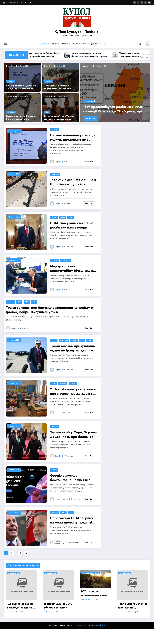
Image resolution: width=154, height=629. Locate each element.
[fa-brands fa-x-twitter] (138, 2)
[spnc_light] (147, 44)
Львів (54, 384)
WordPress (75, 625)
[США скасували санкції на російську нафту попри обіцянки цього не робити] (26, 232)
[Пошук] (140, 44)
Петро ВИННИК (60, 413)
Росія (62, 217)
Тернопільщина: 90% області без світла (58, 605)
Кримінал (11, 112)
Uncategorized (90, 101)
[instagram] (145, 2)
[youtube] (149, 2)
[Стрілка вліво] (142, 55)
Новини (11, 302)
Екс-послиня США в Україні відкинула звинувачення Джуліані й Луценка (59, 118)
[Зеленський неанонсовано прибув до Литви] (115, 92)
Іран (19, 302)
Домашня (44, 43)
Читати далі (90, 118)
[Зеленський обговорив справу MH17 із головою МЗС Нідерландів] (60, 77)
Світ (47, 112)
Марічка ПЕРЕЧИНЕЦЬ (59, 542)
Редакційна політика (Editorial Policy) (89, 43)
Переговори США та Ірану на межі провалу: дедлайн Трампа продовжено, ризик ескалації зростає (73, 520)
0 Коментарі (68, 162)
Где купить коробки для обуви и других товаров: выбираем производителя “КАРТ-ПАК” (21, 605)
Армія (54, 340)
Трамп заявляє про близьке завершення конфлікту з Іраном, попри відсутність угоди (115, 55)
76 (20, 553)
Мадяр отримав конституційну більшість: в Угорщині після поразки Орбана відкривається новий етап (68, 55)
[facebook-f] (134, 2)
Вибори (10, 81)
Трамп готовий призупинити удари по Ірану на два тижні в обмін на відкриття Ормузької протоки (73, 348)
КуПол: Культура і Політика (76, 31)
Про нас (66, 43)
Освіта (72, 384)
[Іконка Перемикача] (5, 44)
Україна (48, 81)
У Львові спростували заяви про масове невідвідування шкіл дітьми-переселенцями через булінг (73, 391)
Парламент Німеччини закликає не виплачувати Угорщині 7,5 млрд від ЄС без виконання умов (132, 605)
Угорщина (65, 261)
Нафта (54, 217)
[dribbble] (141, 2)
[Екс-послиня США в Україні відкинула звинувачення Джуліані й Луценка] (60, 107)
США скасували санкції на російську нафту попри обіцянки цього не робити (71, 225)
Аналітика (64, 340)
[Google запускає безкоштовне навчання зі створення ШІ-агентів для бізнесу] (26, 484)
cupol (9, 66)
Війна (74, 340)
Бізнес (54, 470)
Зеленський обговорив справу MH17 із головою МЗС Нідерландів (60, 87)
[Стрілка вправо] (147, 55)
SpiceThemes (100, 625)
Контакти (55, 43)
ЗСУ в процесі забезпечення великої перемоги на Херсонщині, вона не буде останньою (95, 593)
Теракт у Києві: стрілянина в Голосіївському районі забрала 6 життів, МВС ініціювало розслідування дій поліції (21, 118)
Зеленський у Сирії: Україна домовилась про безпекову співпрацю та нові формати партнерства (73, 434)
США (70, 217)
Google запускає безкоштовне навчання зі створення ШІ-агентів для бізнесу (70, 477)
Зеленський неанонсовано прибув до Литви (114, 108)
